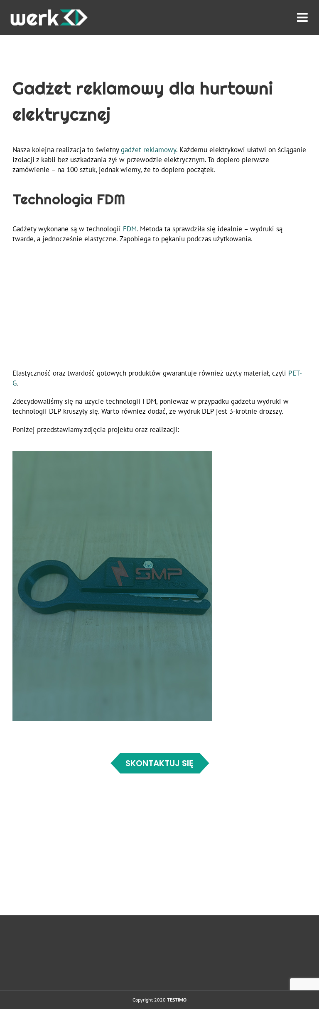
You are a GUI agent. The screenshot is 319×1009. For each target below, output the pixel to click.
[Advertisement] (159, 310)
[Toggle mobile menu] (303, 16)
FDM (130, 228)
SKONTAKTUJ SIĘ (159, 763)
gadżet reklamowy (148, 149)
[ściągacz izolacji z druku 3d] (112, 454)
